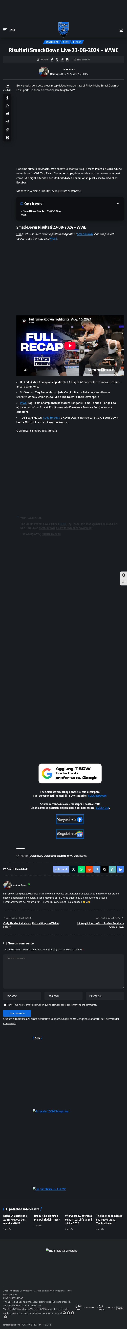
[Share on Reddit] (7, 114)
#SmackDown (47, 528)
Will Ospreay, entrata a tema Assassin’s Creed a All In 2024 (78, 1219)
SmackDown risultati (54, 855)
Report (77, 42)
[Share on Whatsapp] (7, 106)
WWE (53, 238)
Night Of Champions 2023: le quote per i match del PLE (15, 1219)
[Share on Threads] (104, 869)
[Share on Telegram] (7, 122)
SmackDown (52, 42)
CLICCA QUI (102, 807)
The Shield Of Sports (54, 1290)
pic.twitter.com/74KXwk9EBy (73, 528)
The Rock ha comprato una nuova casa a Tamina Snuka (109, 1219)
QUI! (19, 430)
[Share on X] (57, 59)
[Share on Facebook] (51, 59)
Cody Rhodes (51, 417)
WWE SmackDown (77, 855)
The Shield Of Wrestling (15, 1309)
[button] (6, 29)
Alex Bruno (69, 69)
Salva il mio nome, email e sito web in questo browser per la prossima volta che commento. (52, 1004)
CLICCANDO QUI (97, 795)
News (66, 42)
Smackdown (35, 855)
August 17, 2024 (51, 533)
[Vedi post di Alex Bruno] (44, 72)
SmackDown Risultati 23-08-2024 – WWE (41, 213)
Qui (18, 234)
